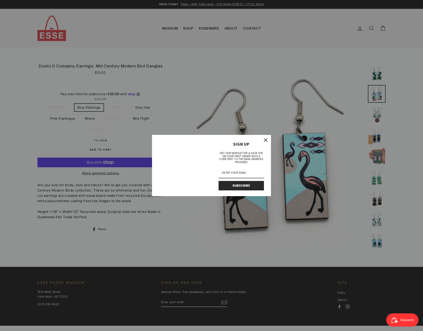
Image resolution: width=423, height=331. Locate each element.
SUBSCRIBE (241, 185)
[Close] (265, 140)
